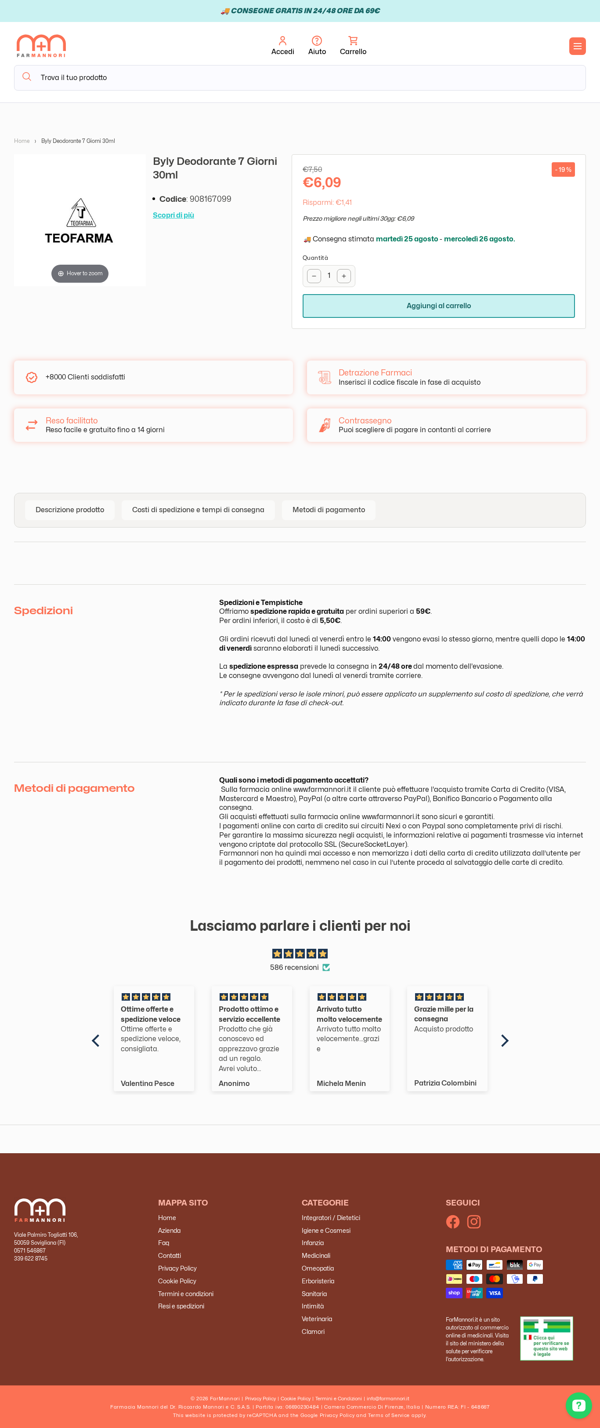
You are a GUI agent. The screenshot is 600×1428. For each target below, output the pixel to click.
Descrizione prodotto (70, 510)
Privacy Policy (177, 1268)
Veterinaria (317, 1318)
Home (21, 141)
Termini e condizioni (185, 1293)
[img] (300, 954)
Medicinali (316, 1255)
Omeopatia (318, 1268)
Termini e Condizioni (338, 1398)
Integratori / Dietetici (331, 1217)
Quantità (315, 257)
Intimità (313, 1306)
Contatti (169, 1255)
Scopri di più (173, 215)
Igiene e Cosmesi (326, 1230)
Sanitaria (314, 1293)
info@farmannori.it (388, 1398)
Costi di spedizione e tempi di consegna (198, 510)
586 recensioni (294, 967)
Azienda (169, 1230)
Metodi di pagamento (329, 510)
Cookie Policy (177, 1281)
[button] (353, 46)
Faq (163, 1242)
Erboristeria (318, 1281)
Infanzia (313, 1242)
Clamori (313, 1331)
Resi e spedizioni (181, 1306)
